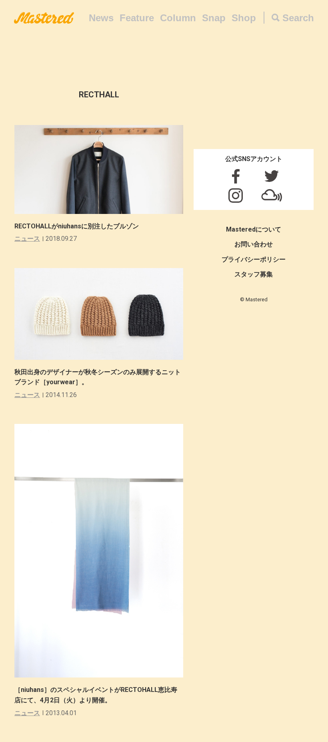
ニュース (27, 238)
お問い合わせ (253, 244)
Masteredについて (253, 229)
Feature (137, 17)
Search (298, 17)
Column (178, 17)
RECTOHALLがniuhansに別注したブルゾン (76, 226)
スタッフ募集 (253, 274)
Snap (214, 17)
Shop (244, 17)
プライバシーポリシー (254, 259)
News (101, 17)
